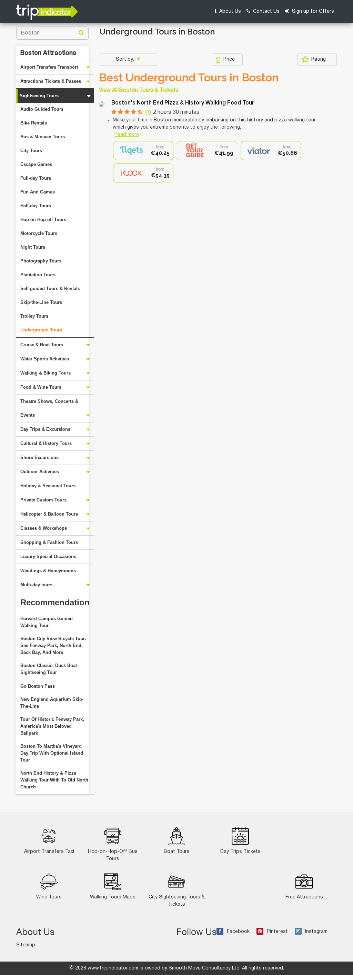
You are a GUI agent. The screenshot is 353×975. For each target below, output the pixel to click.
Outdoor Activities (39, 471)
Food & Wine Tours (40, 387)
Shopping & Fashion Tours (49, 542)
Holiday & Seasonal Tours (47, 485)
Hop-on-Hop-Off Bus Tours (113, 855)
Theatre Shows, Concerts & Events (49, 408)
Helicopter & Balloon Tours (49, 514)
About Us (229, 11)
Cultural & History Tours (46, 443)
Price (229, 59)
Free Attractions (304, 897)
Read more (126, 134)
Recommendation (55, 602)
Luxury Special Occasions (48, 556)
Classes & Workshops (43, 528)
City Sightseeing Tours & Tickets (177, 901)
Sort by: (125, 59)
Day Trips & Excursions (45, 429)
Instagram (316, 931)
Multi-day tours (36, 584)
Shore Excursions (39, 457)
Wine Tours (49, 897)
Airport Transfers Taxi (49, 851)
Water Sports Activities (44, 358)
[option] (143, 150)
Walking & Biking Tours (45, 373)
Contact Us (266, 11)
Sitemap (25, 945)
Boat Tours (177, 851)
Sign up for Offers (312, 11)
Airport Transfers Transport (49, 67)
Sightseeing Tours (39, 95)
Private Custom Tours (43, 500)
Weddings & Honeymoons (48, 570)
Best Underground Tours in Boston (189, 77)
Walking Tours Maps (112, 897)
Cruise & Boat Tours (41, 344)
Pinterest (277, 931)
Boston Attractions (48, 53)
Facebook (238, 931)
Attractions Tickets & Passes (50, 81)
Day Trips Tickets (240, 851)
